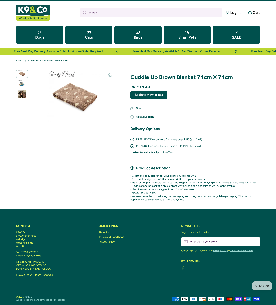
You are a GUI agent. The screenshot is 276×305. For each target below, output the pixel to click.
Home (19, 60)
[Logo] (33, 13)
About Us (104, 232)
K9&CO (28, 296)
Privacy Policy (107, 241)
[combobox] (151, 12)
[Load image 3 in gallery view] (22, 94)
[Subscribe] (255, 241)
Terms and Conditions (111, 237)
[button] (254, 13)
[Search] (83, 12)
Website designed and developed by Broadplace (41, 299)
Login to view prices (149, 94)
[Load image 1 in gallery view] (22, 74)
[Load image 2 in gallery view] (22, 84)
